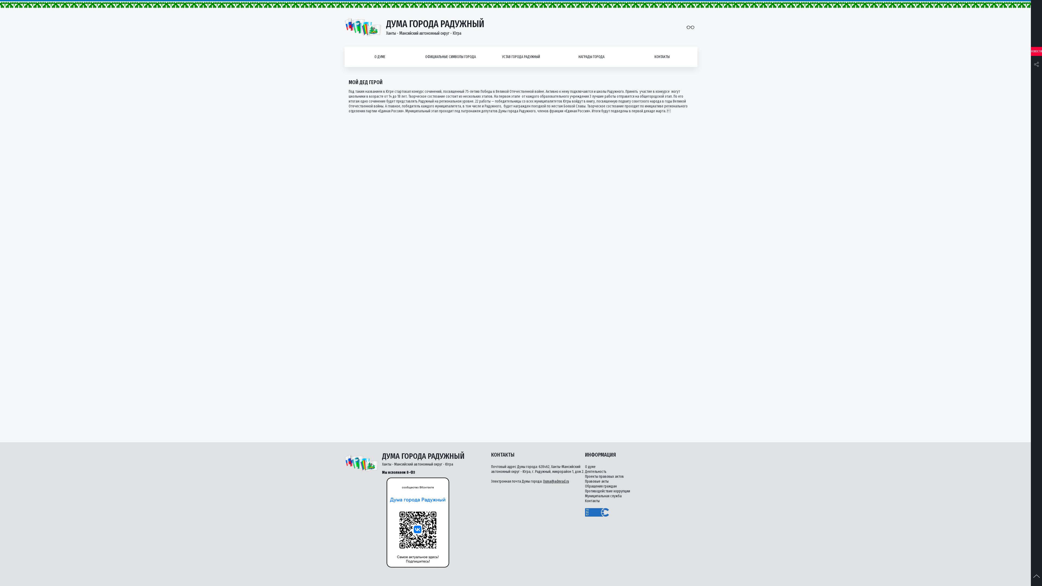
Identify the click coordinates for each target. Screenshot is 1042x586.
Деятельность (595, 471)
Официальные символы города (450, 57)
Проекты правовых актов (604, 476)
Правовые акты (597, 481)
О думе (379, 57)
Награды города (592, 57)
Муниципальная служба (603, 496)
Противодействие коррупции (607, 491)
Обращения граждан (601, 486)
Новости (1036, 51)
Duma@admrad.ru (556, 481)
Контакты (662, 57)
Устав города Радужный (521, 57)
